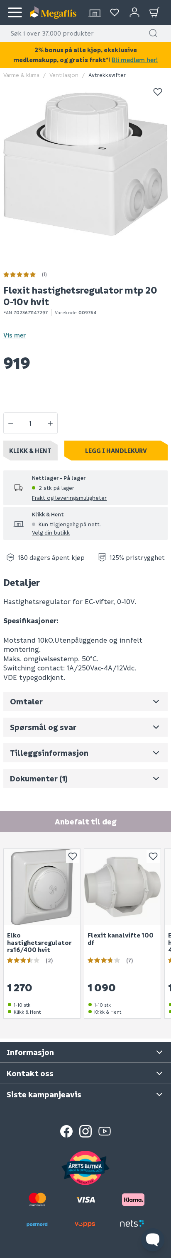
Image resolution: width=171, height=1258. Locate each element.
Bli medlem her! (135, 59)
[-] (11, 423)
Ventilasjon (63, 74)
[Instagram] (85, 1131)
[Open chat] (152, 1239)
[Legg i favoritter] (157, 92)
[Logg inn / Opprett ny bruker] (134, 12)
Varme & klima (21, 74)
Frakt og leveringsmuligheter (69, 497)
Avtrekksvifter (107, 74)
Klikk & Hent (30, 450)
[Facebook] (66, 1131)
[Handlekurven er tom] (154, 12)
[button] (153, 33)
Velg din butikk (51, 532)
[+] (50, 423)
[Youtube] (104, 1131)
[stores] (95, 12)
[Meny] (15, 12)
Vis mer (14, 335)
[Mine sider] (115, 12)
